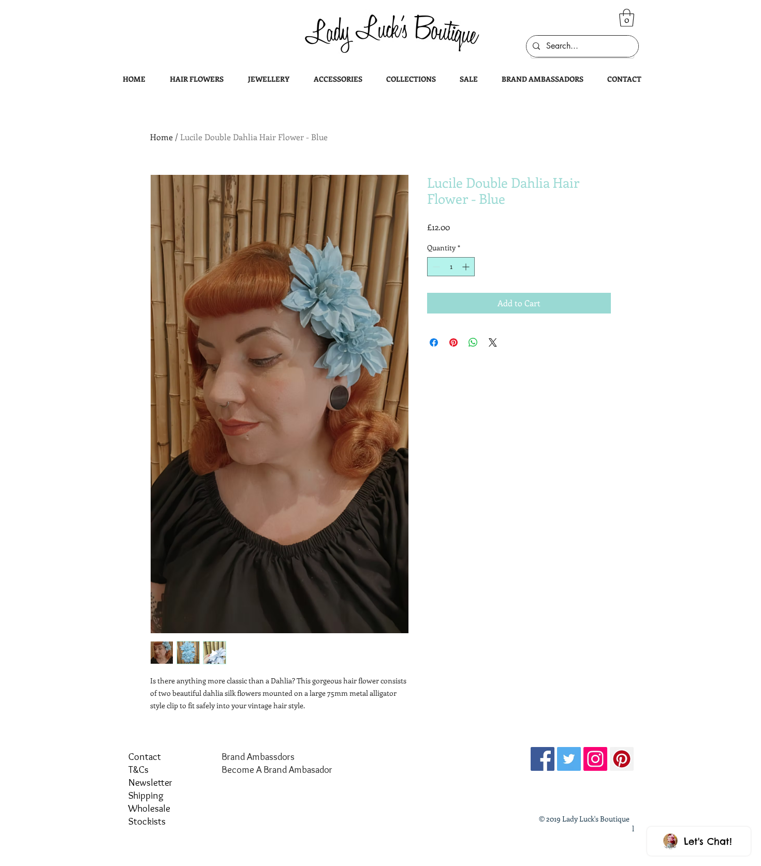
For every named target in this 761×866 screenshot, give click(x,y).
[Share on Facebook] (434, 342)
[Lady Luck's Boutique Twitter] (569, 759)
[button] (626, 18)
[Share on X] (493, 342)
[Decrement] (435, 267)
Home (161, 136)
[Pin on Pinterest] (453, 342)
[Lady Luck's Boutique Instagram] (595, 759)
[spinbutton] (451, 267)
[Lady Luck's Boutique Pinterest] (622, 759)
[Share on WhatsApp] (473, 342)
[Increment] (466, 267)
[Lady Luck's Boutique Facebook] (542, 759)
